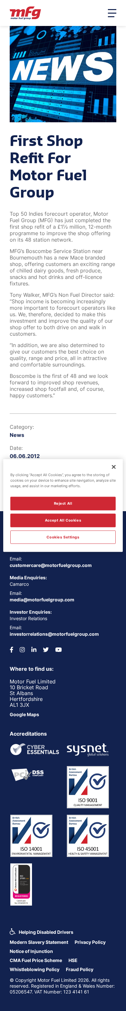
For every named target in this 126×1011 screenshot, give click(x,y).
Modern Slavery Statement (39, 942)
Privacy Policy (90, 942)
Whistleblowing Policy (34, 969)
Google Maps (24, 714)
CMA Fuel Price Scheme (36, 960)
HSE (73, 960)
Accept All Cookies (63, 520)
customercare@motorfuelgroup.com (51, 565)
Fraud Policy (79, 969)
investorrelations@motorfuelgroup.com (54, 634)
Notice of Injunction (31, 951)
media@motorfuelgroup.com (42, 599)
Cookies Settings (63, 537)
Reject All (63, 503)
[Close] (114, 467)
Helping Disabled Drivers (46, 932)
